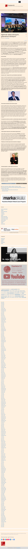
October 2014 (3, 419)
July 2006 (2, 511)
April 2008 (2, 494)
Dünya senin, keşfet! (5, 190)
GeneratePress (18, 547)
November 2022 (3, 330)
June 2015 (2, 409)
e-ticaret (10, 290)
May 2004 (2, 525)
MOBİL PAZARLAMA (4, 216)
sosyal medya (18, 296)
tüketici (13, 297)
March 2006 (3, 515)
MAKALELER (3, 238)
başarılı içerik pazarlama (5, 289)
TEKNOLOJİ (16, 186)
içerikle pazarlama (22, 291)
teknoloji (2, 297)
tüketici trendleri (16, 297)
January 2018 (3, 373)
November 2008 (3, 489)
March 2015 (3, 413)
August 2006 (3, 510)
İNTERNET (2, 212)
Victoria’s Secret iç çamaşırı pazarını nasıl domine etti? (10, 189)
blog (10, 289)
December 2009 (3, 479)
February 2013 (3, 441)
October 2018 (3, 366)
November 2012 (3, 445)
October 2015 (3, 404)
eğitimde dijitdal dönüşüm (18, 187)
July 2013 (2, 436)
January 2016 (3, 400)
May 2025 (2, 305)
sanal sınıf (23, 187)
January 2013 (3, 442)
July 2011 (2, 461)
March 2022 (3, 336)
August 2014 (3, 421)
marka (23, 293)
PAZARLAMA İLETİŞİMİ (4, 217)
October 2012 (3, 446)
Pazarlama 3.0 (11, 5)
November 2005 (3, 519)
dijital (19, 289)
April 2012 (2, 452)
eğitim (13, 187)
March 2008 (3, 495)
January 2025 (3, 308)
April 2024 (2, 314)
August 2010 (3, 472)
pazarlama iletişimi (23, 294)
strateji (22, 295)
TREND (20, 186)
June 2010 (2, 474)
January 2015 (3, 415)
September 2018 (3, 367)
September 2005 (3, 521)
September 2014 (3, 420)
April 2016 (2, 397)
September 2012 (3, 447)
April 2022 (2, 335)
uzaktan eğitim (6, 188)
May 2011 (2, 463)
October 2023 (3, 320)
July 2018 (2, 368)
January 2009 (3, 487)
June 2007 (2, 503)
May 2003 (2, 526)
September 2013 (3, 435)
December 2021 (3, 340)
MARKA (2, 215)
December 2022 (3, 329)
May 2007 (2, 504)
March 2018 (3, 372)
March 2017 (3, 384)
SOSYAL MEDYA (3, 220)
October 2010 (3, 471)
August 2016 (3, 392)
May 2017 (2, 382)
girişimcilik (16, 290)
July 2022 (2, 331)
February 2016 (3, 399)
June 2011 (2, 462)
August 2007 (3, 500)
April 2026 (2, 303)
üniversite (2, 188)
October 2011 (3, 458)
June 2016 (2, 394)
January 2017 (3, 387)
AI (1, 289)
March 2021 (3, 346)
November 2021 (3, 341)
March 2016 (3, 398)
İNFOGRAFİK (3, 242)
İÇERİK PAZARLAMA (4, 211)
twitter (11, 297)
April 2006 (2, 514)
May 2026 (2, 302)
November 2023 (3, 319)
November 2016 (3, 389)
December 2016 (3, 388)
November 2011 (3, 457)
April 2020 (2, 352)
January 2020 (3, 356)
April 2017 (2, 383)
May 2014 (2, 425)
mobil (6, 294)
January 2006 (3, 516)
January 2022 (3, 339)
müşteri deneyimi (12, 294)
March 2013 (3, 440)
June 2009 (2, 484)
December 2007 (3, 498)
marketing (3, 294)
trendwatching (8, 297)
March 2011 (2, 466)
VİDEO (2, 243)
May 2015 (2, 410)
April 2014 (2, 426)
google (19, 290)
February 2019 (3, 363)
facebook (13, 290)
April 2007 (2, 505)
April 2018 (2, 371)
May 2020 (2, 351)
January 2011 (3, 467)
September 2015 (3, 405)
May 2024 (2, 313)
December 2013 (3, 431)
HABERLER (13, 186)
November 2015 (3, 403)
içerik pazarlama (10, 293)
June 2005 (2, 524)
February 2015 (3, 414)
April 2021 (2, 345)
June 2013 (2, 437)
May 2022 (2, 334)
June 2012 (2, 450)
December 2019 (3, 357)
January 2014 (3, 430)
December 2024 (3, 309)
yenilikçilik (3, 298)
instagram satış (11, 291)
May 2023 (2, 324)
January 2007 (3, 508)
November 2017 (3, 376)
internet (15, 291)
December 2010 (3, 468)
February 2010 (3, 478)
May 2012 (2, 451)
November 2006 (3, 509)
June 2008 (2, 493)
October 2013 (3, 434)
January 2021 (3, 347)
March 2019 (3, 362)
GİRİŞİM (10, 186)
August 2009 (3, 483)
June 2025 (2, 304)
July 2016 (2, 393)
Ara (7, 0)
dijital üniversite (9, 187)
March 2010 (3, 477)
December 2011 (3, 456)
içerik (18, 291)
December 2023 (3, 318)
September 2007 (3, 499)
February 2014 (3, 429)
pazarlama (17, 294)
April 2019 (2, 361)
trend (5, 297)
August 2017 (3, 378)
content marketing (14, 289)
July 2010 (2, 473)
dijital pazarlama (4, 187)
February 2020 (3, 355)
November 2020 (3, 350)
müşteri (8, 294)
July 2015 (2, 408)
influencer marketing (22, 290)
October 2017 (3, 377)
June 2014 (2, 424)
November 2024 (3, 310)
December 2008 (3, 488)
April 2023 (2, 325)
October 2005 (3, 520)
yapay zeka (24, 297)
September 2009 (3, 482)
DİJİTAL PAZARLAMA (5, 186)
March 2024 (3, 315)
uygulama (20, 297)
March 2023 (3, 326)
